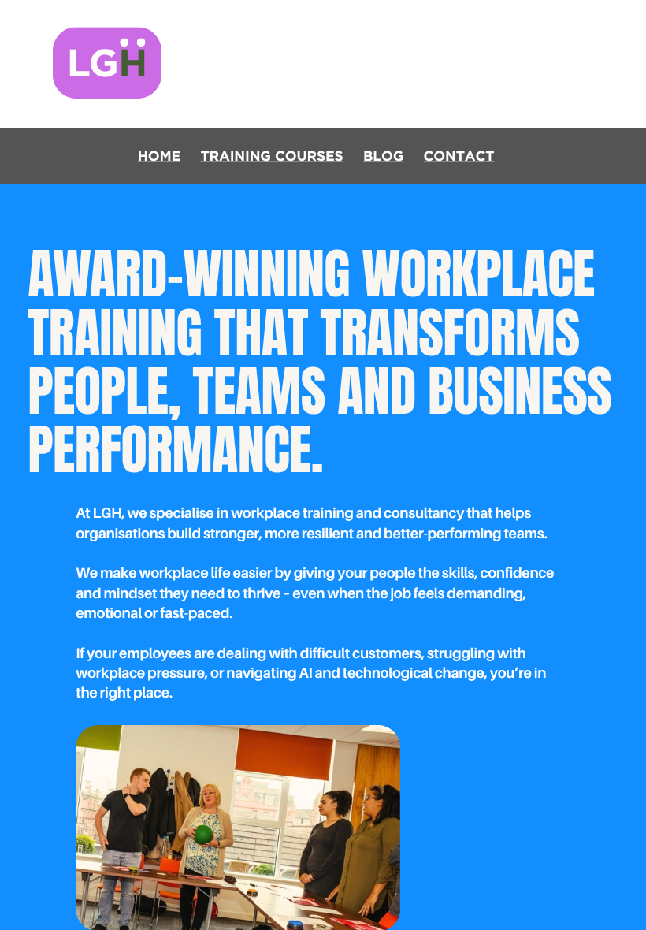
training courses (271, 156)
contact (459, 156)
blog (383, 156)
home (159, 156)
